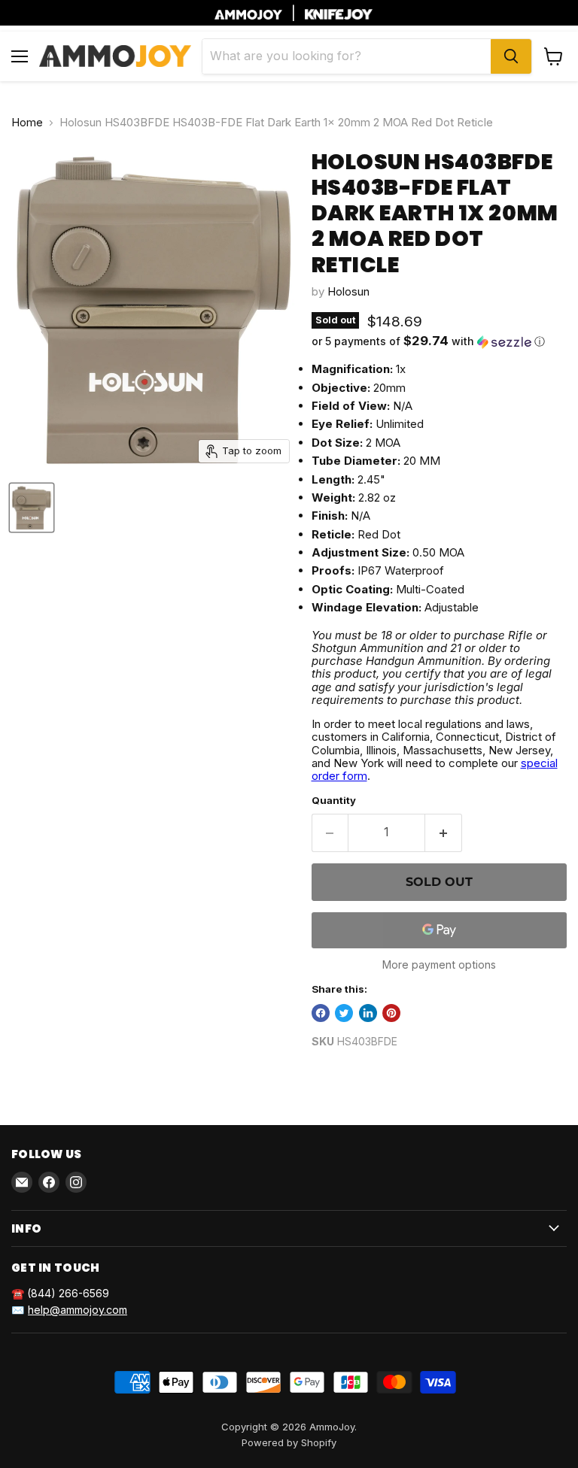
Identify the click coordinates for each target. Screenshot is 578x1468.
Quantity (334, 800)
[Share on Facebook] (321, 1013)
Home (27, 122)
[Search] (511, 56)
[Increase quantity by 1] (443, 832)
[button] (439, 341)
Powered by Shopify (289, 1442)
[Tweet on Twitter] (344, 1013)
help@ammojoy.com (77, 1309)
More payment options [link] (439, 965)
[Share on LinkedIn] (368, 1013)
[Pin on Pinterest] (391, 1013)
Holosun (348, 291)
